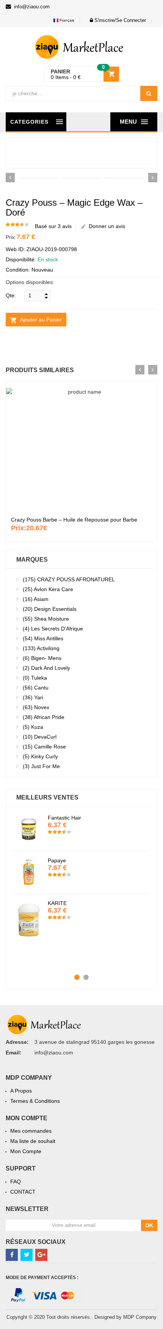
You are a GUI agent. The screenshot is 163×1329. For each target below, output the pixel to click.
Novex (36, 707)
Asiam (36, 599)
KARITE (57, 903)
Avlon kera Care (48, 589)
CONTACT (23, 1192)
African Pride (43, 717)
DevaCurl (39, 737)
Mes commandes (31, 1131)
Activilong (41, 648)
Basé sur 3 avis (53, 226)
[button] (116, 20)
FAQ (15, 1181)
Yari (33, 697)
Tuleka (35, 678)
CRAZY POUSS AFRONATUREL (69, 579)
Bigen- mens (42, 658)
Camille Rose (44, 747)
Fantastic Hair (64, 818)
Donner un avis (105, 226)
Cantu (36, 688)
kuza (33, 727)
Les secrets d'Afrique (53, 629)
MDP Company (140, 1317)
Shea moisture (46, 619)
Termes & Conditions (35, 1101)
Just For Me (41, 766)
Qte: (11, 295)
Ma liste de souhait (32, 1141)
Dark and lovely (46, 668)
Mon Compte (25, 1151)
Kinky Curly (40, 756)
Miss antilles (43, 638)
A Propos (21, 1091)
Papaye (57, 860)
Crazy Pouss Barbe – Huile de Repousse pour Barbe (74, 520)
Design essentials (50, 609)
